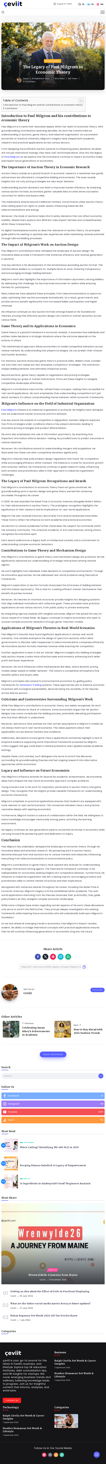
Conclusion (11, 108)
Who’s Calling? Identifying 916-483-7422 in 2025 (49, 1147)
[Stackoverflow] (53, 1120)
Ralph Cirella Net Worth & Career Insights (75, 1362)
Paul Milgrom (12, 156)
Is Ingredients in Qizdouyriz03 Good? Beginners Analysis (55, 1183)
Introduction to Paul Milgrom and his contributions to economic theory (44, 104)
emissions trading (30, 685)
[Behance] (91, 4)
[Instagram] (53, 1104)
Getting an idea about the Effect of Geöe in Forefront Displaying (49, 1291)
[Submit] (100, 1076)
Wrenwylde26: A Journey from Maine (53, 1274)
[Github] (81, 4)
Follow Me (97, 990)
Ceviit (26, 78)
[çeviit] (13, 4)
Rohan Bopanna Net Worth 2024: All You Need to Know (43, 1315)
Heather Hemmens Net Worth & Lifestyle (74, 1375)
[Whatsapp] (62, 1455)
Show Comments (53, 1054)
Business (61, 1425)
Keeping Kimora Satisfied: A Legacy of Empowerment (53, 1165)
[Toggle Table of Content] (79, 100)
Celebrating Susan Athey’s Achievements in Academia (36, 1031)
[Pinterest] (100, 4)
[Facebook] (53, 1095)
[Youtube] (53, 1112)
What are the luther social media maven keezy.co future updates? (50, 1303)
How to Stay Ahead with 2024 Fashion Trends (88, 1031)
